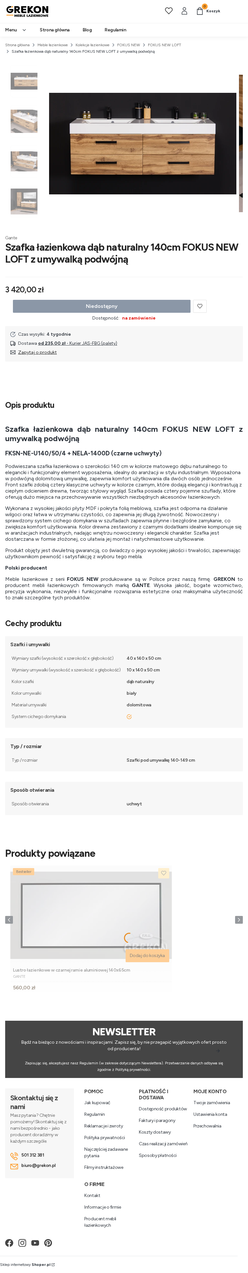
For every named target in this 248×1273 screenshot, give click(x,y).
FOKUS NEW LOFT (164, 45)
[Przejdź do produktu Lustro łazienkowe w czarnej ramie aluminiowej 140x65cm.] (91, 915)
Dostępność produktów (163, 1109)
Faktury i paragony (157, 1120)
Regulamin (94, 1114)
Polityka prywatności (104, 1137)
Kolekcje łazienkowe (92, 45)
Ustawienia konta (210, 1114)
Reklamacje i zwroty (103, 1126)
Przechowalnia (207, 1126)
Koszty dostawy (154, 1132)
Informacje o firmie (102, 1207)
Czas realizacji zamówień (163, 1144)
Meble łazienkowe (52, 45)
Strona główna (17, 45)
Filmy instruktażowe (103, 1167)
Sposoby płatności (158, 1155)
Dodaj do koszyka (147, 955)
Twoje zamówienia (211, 1102)
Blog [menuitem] (87, 30)
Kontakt (92, 1195)
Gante (11, 238)
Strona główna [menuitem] (55, 30)
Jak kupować (97, 1102)
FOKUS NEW (128, 45)
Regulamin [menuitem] (115, 30)
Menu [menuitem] (10, 30)
